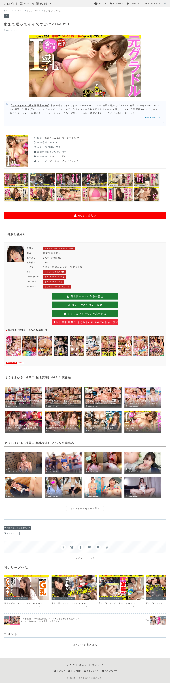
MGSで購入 (85, 215)
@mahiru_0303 (52, 282)
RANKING (92, 671)
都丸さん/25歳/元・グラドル (60, 138)
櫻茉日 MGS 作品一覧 (85, 305)
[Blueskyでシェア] (72, 547)
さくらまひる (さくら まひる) (59, 248)
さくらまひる (13, 533)
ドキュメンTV (57, 156)
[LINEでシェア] (98, 547)
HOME (61, 671)
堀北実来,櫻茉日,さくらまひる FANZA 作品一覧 (86, 322)
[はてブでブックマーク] (89, 547)
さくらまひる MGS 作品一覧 (85, 313)
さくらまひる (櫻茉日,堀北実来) (30, 105)
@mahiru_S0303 (53, 272)
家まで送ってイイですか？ (64, 161)
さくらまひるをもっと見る (85, 508)
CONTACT (110, 671)
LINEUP (76, 671)
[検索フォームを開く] (165, 3)
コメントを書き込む (85, 644)
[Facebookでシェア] (80, 547)
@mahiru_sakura (54, 277)
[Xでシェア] (63, 547)
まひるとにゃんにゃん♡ (56, 287)
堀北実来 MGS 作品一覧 (85, 296)
